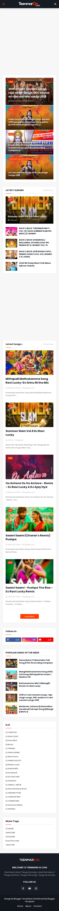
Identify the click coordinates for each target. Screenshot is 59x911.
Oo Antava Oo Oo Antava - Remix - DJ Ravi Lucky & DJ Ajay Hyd (29, 485)
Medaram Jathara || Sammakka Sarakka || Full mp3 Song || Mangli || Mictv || (36, 709)
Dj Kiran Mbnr (11, 740)
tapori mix (10, 844)
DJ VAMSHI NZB (12, 801)
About (28, 906)
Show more (48, 190)
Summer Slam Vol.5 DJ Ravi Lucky (27, 216)
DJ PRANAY (10, 748)
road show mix (12, 840)
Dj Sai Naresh (11, 772)
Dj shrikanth (11, 780)
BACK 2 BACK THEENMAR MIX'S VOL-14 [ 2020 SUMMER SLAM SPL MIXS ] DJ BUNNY (35, 231)
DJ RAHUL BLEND (13, 752)
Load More (30, 616)
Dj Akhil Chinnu (12, 756)
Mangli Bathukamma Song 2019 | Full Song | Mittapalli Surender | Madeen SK (36, 674)
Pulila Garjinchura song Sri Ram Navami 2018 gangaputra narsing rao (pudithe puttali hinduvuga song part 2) (29, 122)
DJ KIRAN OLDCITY (13, 760)
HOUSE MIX (10, 836)
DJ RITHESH (10, 809)
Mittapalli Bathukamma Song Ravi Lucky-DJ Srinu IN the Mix (27, 381)
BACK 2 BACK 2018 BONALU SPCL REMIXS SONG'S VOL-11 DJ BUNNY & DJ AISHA (35, 254)
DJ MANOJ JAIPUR (13, 785)
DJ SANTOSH (11, 732)
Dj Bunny (9, 744)
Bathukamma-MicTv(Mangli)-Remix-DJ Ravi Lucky (35, 684)
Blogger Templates (23, 898)
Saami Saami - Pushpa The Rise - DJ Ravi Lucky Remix (29, 589)
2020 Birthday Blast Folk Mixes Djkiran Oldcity (35, 264)
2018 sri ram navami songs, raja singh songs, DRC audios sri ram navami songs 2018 (29, 92)
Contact (37, 906)
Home (20, 906)
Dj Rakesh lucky (12, 764)
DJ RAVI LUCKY (12, 736)
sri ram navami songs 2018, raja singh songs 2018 (28, 174)
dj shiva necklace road (16, 788)
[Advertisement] (29, 41)
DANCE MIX (10, 832)
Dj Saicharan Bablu (14, 805)
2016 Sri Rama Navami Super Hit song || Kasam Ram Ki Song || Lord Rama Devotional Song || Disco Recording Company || (28, 146)
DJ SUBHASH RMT (13, 796)
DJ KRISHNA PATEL (13, 793)
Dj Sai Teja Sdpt (13, 776)
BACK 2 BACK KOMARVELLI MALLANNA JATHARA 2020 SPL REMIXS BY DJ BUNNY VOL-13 (34, 243)
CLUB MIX (10, 828)
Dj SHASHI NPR (12, 768)
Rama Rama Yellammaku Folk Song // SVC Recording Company (36, 661)
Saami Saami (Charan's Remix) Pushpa (28, 537)
